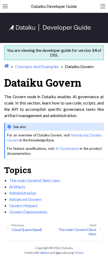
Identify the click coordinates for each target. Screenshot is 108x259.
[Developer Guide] (49, 29)
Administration (22, 192)
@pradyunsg (65, 253)
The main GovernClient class (34, 180)
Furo (80, 253)
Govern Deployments (28, 211)
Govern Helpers (23, 205)
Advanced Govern (25, 199)
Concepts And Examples (37, 66)
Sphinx (44, 253)
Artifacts (17, 186)
